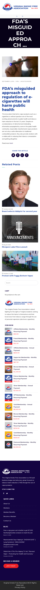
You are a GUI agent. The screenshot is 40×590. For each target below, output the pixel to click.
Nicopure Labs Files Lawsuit (14, 247)
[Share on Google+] (22, 155)
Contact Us (7, 521)
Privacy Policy (20, 587)
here (11, 143)
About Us (6, 504)
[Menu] (23, 16)
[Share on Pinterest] (27, 155)
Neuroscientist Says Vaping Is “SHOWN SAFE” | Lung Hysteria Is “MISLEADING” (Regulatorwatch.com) (19, 542)
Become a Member (9, 516)
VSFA (17, 81)
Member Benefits (9, 512)
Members (6, 508)
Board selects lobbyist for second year (19, 211)
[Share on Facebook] (18, 155)
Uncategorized (25, 81)
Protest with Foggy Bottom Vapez (17, 276)
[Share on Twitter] (13, 155)
